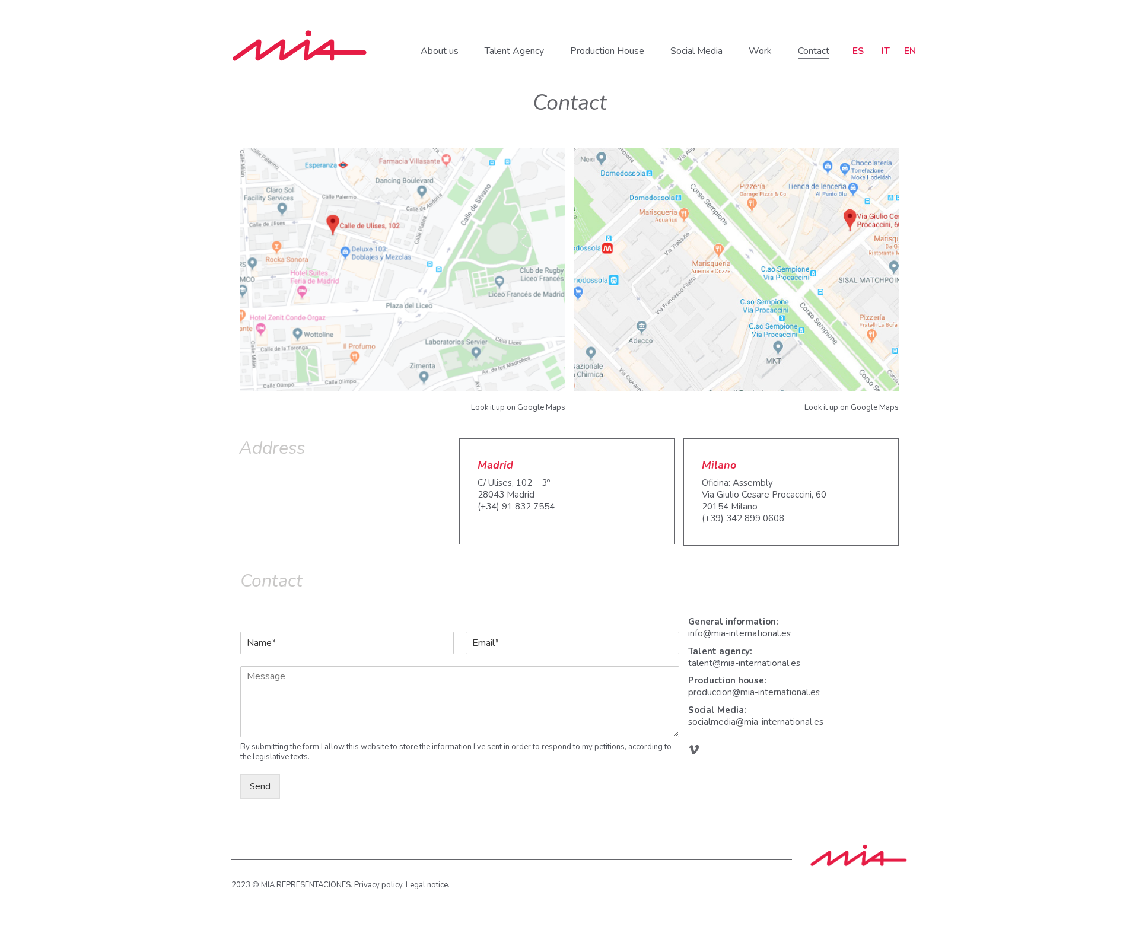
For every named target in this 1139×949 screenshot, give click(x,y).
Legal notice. (428, 885)
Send (260, 786)
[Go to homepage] (299, 46)
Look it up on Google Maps (518, 407)
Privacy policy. (379, 885)
